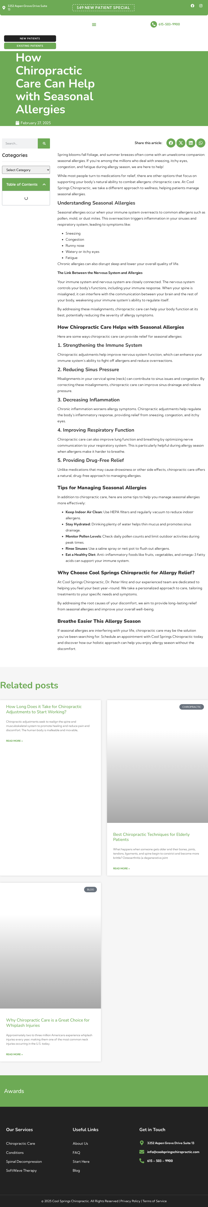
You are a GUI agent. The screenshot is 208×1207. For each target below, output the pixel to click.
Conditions (15, 1152)
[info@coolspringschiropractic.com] (141, 1151)
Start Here (81, 1161)
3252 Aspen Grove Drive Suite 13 (27, 7)
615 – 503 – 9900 (160, 1161)
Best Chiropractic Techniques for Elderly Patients (151, 837)
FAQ (76, 1152)
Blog (76, 1170)
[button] (94, 24)
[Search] (44, 143)
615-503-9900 (169, 24)
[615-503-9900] (154, 24)
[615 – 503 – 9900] (141, 1160)
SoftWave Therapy (21, 1170)
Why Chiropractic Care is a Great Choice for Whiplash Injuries (48, 1022)
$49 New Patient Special (103, 7)
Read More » (14, 740)
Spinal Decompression (24, 1161)
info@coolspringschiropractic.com (173, 1152)
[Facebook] (192, 5)
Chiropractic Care (20, 1143)
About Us (80, 1143)
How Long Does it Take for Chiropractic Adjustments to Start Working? (44, 709)
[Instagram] (201, 5)
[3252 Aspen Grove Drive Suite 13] (4, 8)
